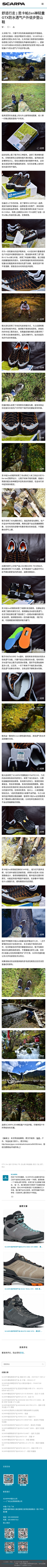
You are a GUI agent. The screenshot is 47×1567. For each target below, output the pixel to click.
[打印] (15, 27)
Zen (6, 1164)
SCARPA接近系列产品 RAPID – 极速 (15, 1413)
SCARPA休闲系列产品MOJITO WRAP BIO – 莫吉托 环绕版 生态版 (23, 1421)
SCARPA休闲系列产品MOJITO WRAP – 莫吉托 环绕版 (21, 1425)
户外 (18, 1164)
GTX (3, 1164)
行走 (38, 1164)
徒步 (10, 1164)
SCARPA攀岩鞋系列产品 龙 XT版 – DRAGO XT (18, 1380)
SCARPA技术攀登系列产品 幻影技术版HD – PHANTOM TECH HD (21, 1384)
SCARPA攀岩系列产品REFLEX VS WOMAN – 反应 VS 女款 (23, 1394)
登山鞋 (23, 1164)
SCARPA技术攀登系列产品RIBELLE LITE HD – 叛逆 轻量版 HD (23, 1444)
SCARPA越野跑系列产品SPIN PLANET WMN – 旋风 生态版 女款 (23, 1429)
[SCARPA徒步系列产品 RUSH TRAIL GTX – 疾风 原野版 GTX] (24, 1269)
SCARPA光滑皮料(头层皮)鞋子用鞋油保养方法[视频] (20, 1410)
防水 (3, 1167)
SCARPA (14, 1174)
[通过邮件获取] (12, 1196)
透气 (41, 1164)
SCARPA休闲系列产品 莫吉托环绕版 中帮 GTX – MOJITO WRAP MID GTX (22, 1389)
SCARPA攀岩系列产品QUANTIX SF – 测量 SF (18, 1436)
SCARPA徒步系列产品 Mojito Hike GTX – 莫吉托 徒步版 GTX (24, 1331)
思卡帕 (14, 1164)
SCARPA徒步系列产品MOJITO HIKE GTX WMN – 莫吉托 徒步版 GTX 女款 (24, 1247)
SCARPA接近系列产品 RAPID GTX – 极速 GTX (18, 1417)
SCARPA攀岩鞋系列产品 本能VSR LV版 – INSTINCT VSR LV (23, 1377)
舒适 (34, 1164)
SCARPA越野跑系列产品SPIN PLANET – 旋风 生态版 (21, 1433)
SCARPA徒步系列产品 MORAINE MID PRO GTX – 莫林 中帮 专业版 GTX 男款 (23, 1406)
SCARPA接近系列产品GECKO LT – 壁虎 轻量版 (19, 1451)
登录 (22, 1353)
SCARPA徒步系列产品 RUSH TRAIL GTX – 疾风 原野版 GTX (24, 1289)
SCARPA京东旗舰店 (8, 1563)
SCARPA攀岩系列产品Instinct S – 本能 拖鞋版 (18, 1440)
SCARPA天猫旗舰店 (36, 1562)
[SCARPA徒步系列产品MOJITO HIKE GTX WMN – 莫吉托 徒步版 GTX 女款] (24, 1227)
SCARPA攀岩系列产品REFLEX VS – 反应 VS (18, 1397)
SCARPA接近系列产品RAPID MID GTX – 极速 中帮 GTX (22, 1448)
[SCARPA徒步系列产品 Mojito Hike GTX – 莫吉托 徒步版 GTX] (24, 1311)
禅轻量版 (29, 1164)
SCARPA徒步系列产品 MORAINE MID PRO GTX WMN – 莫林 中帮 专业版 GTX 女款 (23, 1401)
